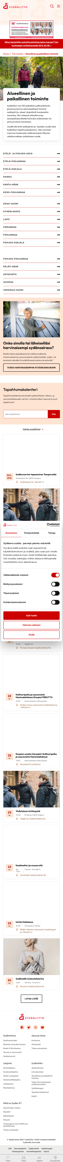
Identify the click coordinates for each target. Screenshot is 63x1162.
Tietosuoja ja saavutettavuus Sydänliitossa (15, 1125)
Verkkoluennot (9, 1056)
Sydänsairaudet (10, 1040)
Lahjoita (7, 1063)
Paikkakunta (12, 460)
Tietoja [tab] (51, 533)
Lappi (6, 219)
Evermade (36, 1142)
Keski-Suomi (10, 203)
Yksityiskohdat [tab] (31, 533)
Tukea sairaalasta (39, 1048)
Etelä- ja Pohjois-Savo (18, 153)
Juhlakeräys (8, 1084)
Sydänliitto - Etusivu (26, 6)
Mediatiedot (8, 1116)
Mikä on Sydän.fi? (12, 1103)
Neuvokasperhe (20, 1148)
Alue (8, 471)
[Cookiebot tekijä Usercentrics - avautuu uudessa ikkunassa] (47, 525)
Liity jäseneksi (37, 1072)
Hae (54, 414)
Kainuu (7, 176)
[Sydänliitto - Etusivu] (31, 1017)
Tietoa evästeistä (10, 1130)
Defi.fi (34, 1096)
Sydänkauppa (38, 1088)
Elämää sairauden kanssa (14, 1044)
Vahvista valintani (31, 625)
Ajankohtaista (38, 1068)
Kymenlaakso (11, 211)
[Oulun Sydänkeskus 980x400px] (31, 29)
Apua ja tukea (38, 1035)
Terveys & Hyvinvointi (12, 1052)
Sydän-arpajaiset (10, 1076)
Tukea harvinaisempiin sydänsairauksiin (31, 367)
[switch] (55, 584)
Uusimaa (8, 282)
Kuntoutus (36, 1040)
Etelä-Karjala (12, 169)
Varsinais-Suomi (13, 290)
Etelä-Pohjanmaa (14, 161)
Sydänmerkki (34, 1148)
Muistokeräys (9, 1088)
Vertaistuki (36, 1044)
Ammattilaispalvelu (33, 1151)
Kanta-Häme (10, 184)
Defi (10, 1148)
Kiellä (31, 634)
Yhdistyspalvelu (18, 1151)
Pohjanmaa (10, 235)
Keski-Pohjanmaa (14, 192)
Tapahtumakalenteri (40, 1092)
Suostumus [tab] (11, 533)
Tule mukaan (17, 53)
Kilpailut (6, 1112)
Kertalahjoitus (9, 1068)
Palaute (6, 1120)
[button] (52, 7)
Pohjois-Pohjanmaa (15, 258)
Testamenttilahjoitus (11, 1080)
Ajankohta (11, 449)
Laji (8, 438)
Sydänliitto (37, 1063)
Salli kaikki (31, 615)
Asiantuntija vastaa (11, 1108)
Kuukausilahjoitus (10, 1072)
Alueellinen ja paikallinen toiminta (42, 1077)
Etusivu (6, 53)
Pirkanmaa (10, 227)
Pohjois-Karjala (13, 242)
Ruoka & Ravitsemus (12, 1048)
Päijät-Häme (10, 266)
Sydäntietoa (9, 1035)
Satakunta (10, 274)
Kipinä (46, 1151)
